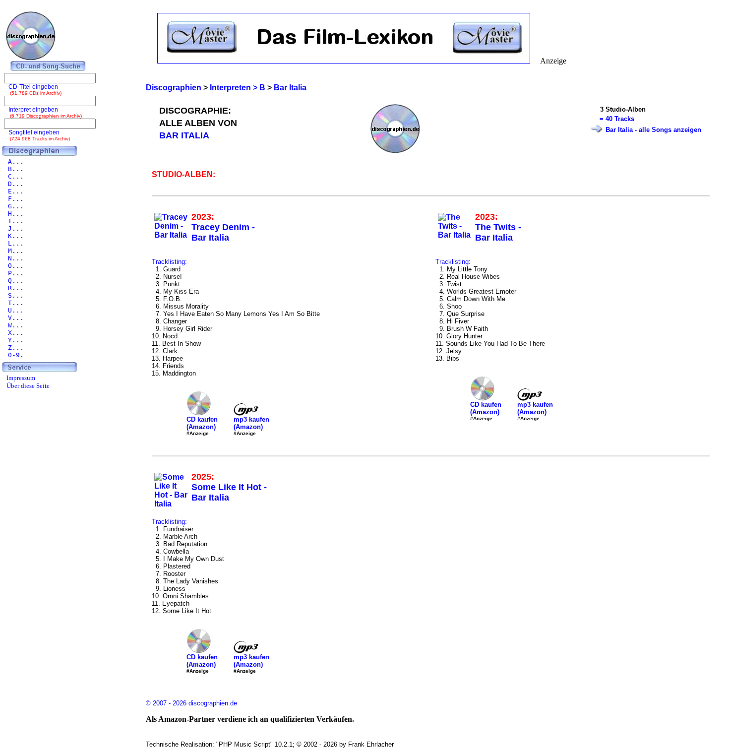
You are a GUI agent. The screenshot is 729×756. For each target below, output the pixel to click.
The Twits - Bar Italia (498, 232)
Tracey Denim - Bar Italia (223, 232)
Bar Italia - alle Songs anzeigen (653, 129)
